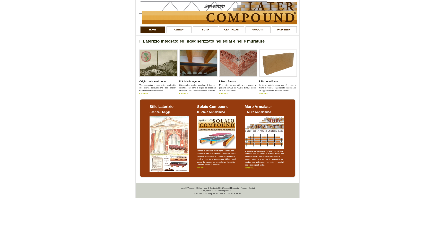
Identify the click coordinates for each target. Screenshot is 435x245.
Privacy (244, 188)
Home (182, 188)
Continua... (144, 93)
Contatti (252, 188)
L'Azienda (190, 188)
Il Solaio (199, 188)
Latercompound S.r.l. (224, 191)
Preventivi (235, 188)
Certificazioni (224, 188)
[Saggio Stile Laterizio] (169, 171)
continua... (202, 168)
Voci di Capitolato (211, 188)
